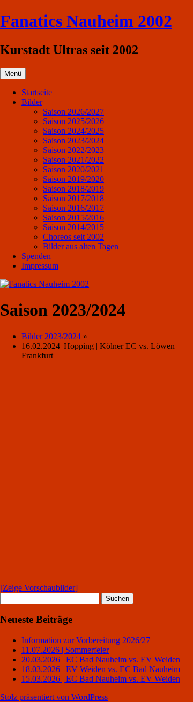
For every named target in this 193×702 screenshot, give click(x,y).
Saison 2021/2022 (73, 159)
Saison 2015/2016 (73, 217)
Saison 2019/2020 (73, 179)
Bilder (31, 101)
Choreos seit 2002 (73, 236)
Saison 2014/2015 (73, 227)
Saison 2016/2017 (73, 207)
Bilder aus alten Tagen (80, 246)
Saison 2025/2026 (73, 121)
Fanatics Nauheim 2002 (86, 20)
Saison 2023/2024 (73, 140)
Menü (12, 74)
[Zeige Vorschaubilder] (39, 587)
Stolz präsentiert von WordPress (54, 696)
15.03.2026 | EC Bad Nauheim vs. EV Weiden (100, 678)
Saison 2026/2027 (73, 111)
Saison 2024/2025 (73, 130)
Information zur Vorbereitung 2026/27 (85, 640)
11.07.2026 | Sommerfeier (65, 649)
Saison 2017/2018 (73, 198)
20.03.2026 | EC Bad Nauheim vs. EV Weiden (100, 659)
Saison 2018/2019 (73, 188)
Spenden (36, 256)
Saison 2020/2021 (73, 169)
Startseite (36, 92)
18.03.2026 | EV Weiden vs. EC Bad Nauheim (100, 669)
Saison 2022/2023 (73, 150)
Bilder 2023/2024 (51, 336)
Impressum (39, 265)
